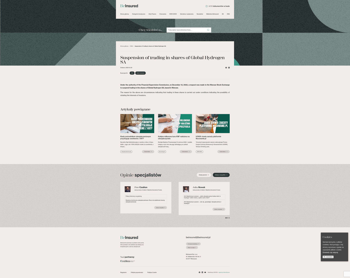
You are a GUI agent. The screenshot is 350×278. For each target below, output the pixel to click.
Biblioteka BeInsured (212, 14)
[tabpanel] (145, 198)
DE (223, 14)
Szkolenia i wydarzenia (186, 14)
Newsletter (200, 14)
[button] (208, 30)
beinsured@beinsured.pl (198, 237)
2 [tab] (227, 217)
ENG (228, 14)
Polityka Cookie (152, 272)
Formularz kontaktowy (193, 243)
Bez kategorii (162, 151)
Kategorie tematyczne (138, 14)
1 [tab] (226, 217)
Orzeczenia (162, 14)
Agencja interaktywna (224, 272)
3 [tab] (229, 217)
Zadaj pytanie (203, 175)
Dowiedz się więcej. (330, 252)
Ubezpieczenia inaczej (126, 151)
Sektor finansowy (140, 73)
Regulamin (123, 272)
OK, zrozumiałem (328, 257)
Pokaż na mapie (191, 247)
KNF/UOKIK (173, 14)
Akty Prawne (152, 14)
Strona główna (124, 14)
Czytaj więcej (147, 151)
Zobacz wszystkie (220, 175)
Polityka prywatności (137, 272)
